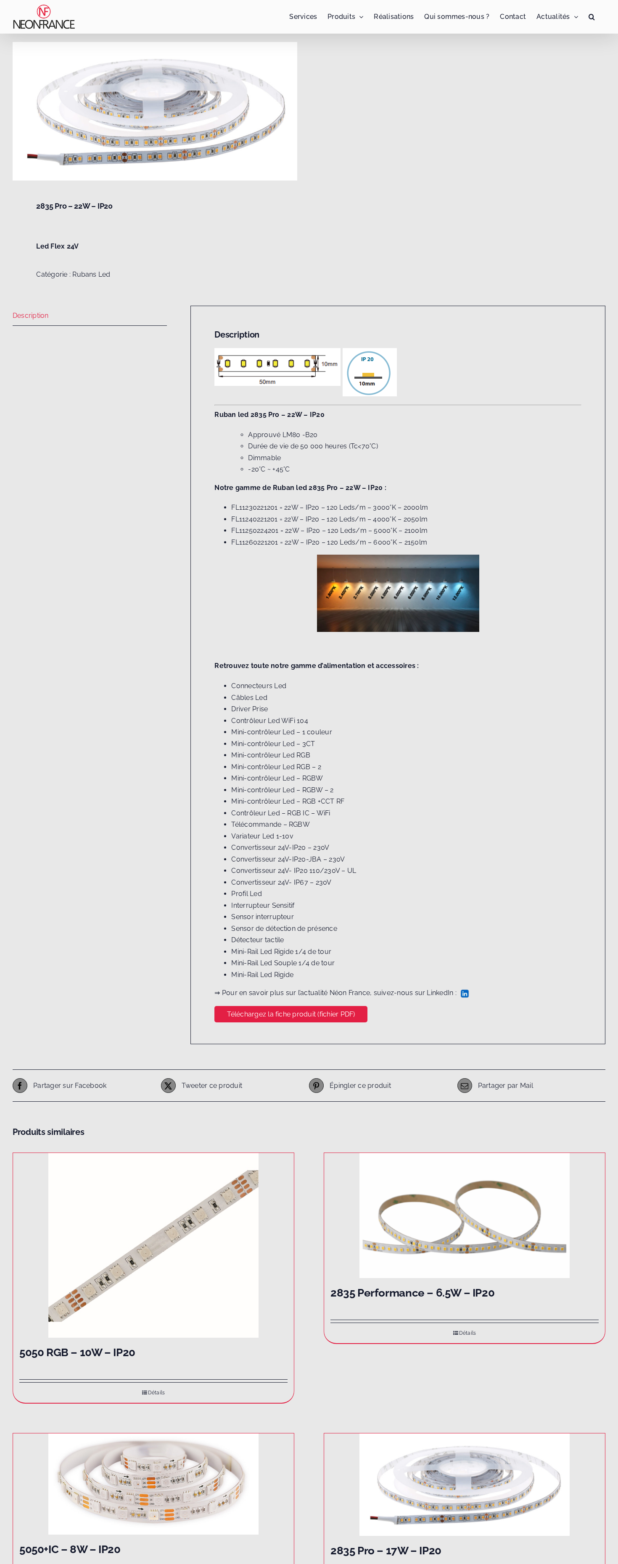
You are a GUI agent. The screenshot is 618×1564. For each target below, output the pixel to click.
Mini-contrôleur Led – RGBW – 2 (282, 790)
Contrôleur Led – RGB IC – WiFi (280, 813)
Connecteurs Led (258, 686)
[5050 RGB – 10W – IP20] (153, 1245)
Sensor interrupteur (262, 917)
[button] (592, 17)
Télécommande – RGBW (270, 824)
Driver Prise (249, 709)
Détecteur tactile (257, 940)
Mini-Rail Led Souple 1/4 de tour (283, 963)
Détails (156, 1393)
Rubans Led (91, 274)
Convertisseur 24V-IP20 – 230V (280, 847)
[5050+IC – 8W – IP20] (153, 1484)
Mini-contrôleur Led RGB (270, 755)
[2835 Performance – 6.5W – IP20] (464, 1215)
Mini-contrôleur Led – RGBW (277, 778)
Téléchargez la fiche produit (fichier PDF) (291, 1014)
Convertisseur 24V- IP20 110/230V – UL (293, 871)
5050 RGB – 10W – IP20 (77, 1352)
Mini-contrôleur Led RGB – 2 (276, 767)
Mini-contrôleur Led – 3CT (273, 744)
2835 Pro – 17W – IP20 (385, 1550)
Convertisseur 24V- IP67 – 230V (281, 882)
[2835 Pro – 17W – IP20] (464, 1484)
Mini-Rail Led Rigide (262, 975)
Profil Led (246, 894)
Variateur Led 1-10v (262, 836)
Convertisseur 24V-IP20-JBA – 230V (288, 859)
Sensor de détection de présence (284, 929)
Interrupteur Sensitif (262, 905)
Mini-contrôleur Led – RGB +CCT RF (287, 801)
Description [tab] (31, 316)
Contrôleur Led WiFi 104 (269, 721)
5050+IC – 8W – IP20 (70, 1549)
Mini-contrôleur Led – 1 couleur (281, 732)
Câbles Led (249, 698)
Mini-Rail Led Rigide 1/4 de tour (281, 952)
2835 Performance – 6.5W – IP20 (412, 1292)
